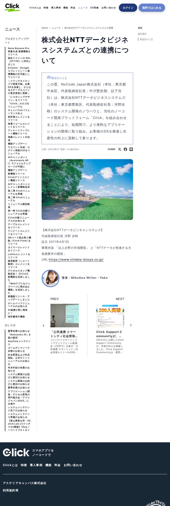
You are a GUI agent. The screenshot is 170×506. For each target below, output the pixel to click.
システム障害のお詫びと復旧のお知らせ (19, 376)
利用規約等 (10, 490)
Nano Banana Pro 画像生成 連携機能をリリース (19, 51)
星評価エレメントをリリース (19, 118)
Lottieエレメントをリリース (19, 256)
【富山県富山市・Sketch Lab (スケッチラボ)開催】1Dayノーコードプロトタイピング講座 (19, 427)
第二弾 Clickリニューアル (19, 199)
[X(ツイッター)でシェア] (119, 149)
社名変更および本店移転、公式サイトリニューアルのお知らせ (19, 359)
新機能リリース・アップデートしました (19, 298)
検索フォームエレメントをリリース (19, 125)
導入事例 (56, 7)
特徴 (46, 7)
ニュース (83, 7)
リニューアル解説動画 (19, 206)
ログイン (128, 7)
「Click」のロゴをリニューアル (19, 105)
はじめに (142, 33)
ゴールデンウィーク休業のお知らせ (19, 349)
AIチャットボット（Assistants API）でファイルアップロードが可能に (19, 162)
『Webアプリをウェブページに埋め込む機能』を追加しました (19, 288)
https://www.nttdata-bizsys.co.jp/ (76, 259)
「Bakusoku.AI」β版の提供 (19, 336)
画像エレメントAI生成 (19, 139)
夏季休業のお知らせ (19, 331)
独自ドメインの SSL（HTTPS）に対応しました (19, 61)
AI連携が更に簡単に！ (18, 311)
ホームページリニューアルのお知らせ (19, 305)
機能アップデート (18, 143)
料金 (73, 7)
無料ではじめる (151, 7)
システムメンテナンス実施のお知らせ (19, 416)
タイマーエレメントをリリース (19, 249)
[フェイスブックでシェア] (125, 149)
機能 (65, 7)
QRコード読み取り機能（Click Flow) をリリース (19, 240)
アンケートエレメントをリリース (19, 232)
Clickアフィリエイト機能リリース (19, 179)
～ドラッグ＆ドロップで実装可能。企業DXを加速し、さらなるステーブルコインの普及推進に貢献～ (19, 87)
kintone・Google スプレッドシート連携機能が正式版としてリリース (19, 72)
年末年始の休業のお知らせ (19, 369)
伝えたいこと (146, 39)
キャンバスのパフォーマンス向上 (19, 112)
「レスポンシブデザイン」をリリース (19, 98)
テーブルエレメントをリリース (19, 226)
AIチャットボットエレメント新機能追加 (19, 186)
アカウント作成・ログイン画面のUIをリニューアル (19, 150)
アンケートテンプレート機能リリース (19, 132)
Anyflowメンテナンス (19, 343)
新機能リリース (16, 173)
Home (45, 27)
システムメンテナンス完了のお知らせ (19, 409)
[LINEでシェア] (131, 149)
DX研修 (94, 7)
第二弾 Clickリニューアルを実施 (19, 192)
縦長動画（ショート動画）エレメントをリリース (19, 264)
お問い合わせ (108, 7)
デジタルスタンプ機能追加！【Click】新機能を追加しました (19, 275)
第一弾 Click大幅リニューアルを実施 (19, 212)
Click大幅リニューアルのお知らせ (19, 219)
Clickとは (35, 7)
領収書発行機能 (16, 316)
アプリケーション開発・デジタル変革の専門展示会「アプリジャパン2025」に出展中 (19, 397)
